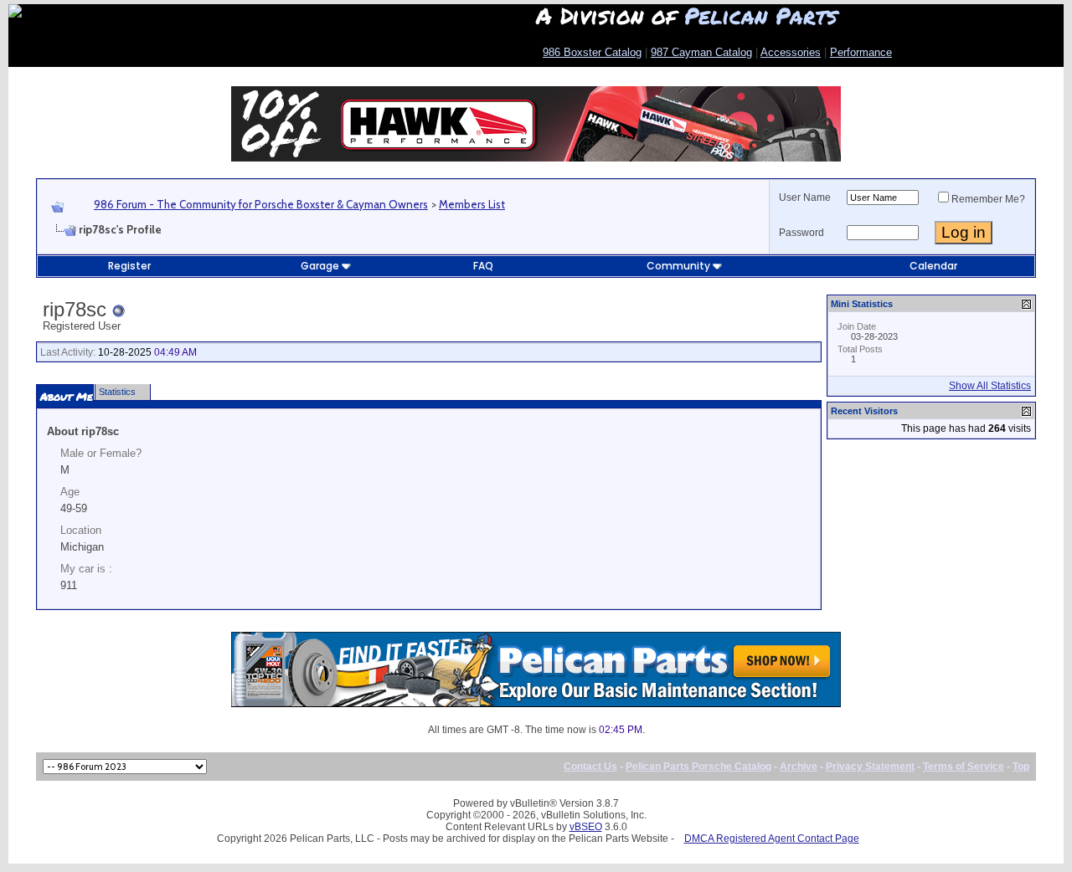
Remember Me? (988, 199)
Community (678, 266)
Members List (472, 204)
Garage (320, 266)
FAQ (483, 266)
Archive (798, 766)
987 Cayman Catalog (701, 52)
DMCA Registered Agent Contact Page (771, 838)
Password (801, 233)
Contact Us (590, 766)
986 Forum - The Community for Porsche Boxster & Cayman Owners (261, 204)
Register (129, 266)
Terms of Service (963, 766)
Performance (861, 52)
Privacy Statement (870, 766)
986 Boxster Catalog (592, 52)
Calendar (933, 266)
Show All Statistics (990, 386)
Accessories (790, 52)
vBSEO (586, 827)
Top (1021, 766)
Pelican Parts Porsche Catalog (698, 766)
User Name (805, 197)
